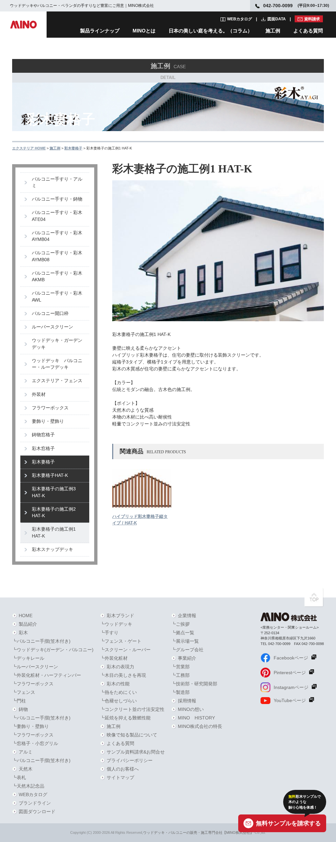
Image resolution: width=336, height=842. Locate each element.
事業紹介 (187, 658)
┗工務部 (180, 675)
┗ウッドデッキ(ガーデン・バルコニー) (53, 649)
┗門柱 (19, 700)
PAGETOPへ (314, 597)
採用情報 (187, 700)
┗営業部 (180, 666)
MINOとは (144, 30)
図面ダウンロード (37, 811)
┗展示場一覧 (185, 641)
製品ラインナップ (99, 30)
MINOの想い (191, 709)
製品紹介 (28, 624)
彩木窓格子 (43, 448)
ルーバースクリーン (52, 326)
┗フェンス (23, 692)
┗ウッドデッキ (116, 624)
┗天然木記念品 (28, 786)
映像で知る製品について (132, 734)
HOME (25, 615)
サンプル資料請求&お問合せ (136, 751)
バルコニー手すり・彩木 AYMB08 (59, 256)
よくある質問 (308, 30)
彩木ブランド (120, 615)
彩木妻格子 (43, 462)
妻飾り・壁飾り (48, 421)
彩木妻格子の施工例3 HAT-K (54, 492)
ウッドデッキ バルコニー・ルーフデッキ (57, 364)
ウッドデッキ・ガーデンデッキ (57, 343)
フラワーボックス (50, 407)
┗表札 (19, 777)
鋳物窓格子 (43, 434)
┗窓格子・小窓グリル (35, 743)
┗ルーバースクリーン (35, 666)
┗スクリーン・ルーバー (125, 649)
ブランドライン (35, 803)
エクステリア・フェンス (57, 380)
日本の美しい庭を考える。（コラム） (210, 30)
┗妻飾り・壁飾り (30, 726)
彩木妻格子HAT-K (50, 475)
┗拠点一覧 (182, 632)
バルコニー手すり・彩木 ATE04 (59, 216)
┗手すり (109, 632)
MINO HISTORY (196, 717)
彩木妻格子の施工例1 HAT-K (54, 532)
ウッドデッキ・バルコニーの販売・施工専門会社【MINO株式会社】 (198, 832)
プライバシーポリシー (130, 760)
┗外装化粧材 (114, 658)
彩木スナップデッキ (52, 549)
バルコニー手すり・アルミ (57, 182)
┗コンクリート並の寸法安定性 (132, 709)
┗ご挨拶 (180, 624)
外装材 (39, 394)
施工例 (272, 30)
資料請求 (312, 19)
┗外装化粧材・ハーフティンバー (46, 675)
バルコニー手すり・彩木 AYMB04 (59, 236)
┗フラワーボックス (32, 683)
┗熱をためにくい (118, 692)
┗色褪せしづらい (118, 700)
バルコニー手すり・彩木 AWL (59, 296)
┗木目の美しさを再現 (123, 675)
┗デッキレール (28, 658)
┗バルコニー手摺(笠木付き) (41, 641)
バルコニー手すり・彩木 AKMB (59, 276)
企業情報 (187, 615)
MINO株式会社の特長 (200, 726)
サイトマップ (120, 777)
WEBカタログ (239, 19)
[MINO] (23, 24)
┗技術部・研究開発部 (194, 683)
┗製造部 (180, 692)
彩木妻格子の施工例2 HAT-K (54, 512)
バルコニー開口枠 (50, 313)
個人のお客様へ (123, 769)
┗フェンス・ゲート (120, 641)
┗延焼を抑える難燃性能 (125, 717)
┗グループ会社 (187, 649)
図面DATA (276, 19)
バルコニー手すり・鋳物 (57, 199)
